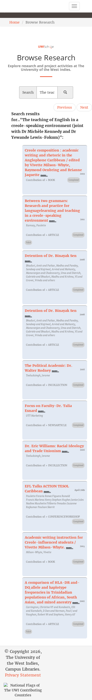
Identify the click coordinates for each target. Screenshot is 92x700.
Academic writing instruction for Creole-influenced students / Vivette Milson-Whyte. (54, 542)
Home (14, 22)
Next (84, 107)
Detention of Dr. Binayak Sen (51, 256)
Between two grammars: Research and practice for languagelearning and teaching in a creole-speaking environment (52, 211)
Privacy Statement (23, 675)
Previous (64, 107)
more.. (44, 175)
